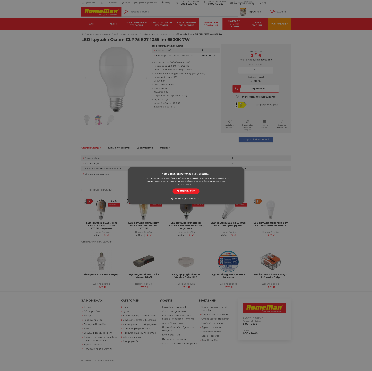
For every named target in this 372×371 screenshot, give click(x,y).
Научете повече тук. (186, 184)
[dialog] (186, 185)
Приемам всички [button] (186, 191)
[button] (186, 198)
